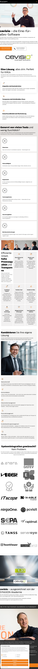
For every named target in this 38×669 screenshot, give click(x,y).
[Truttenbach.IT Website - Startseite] (3, 2)
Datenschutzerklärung (4, 667)
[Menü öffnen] (37, 1)
